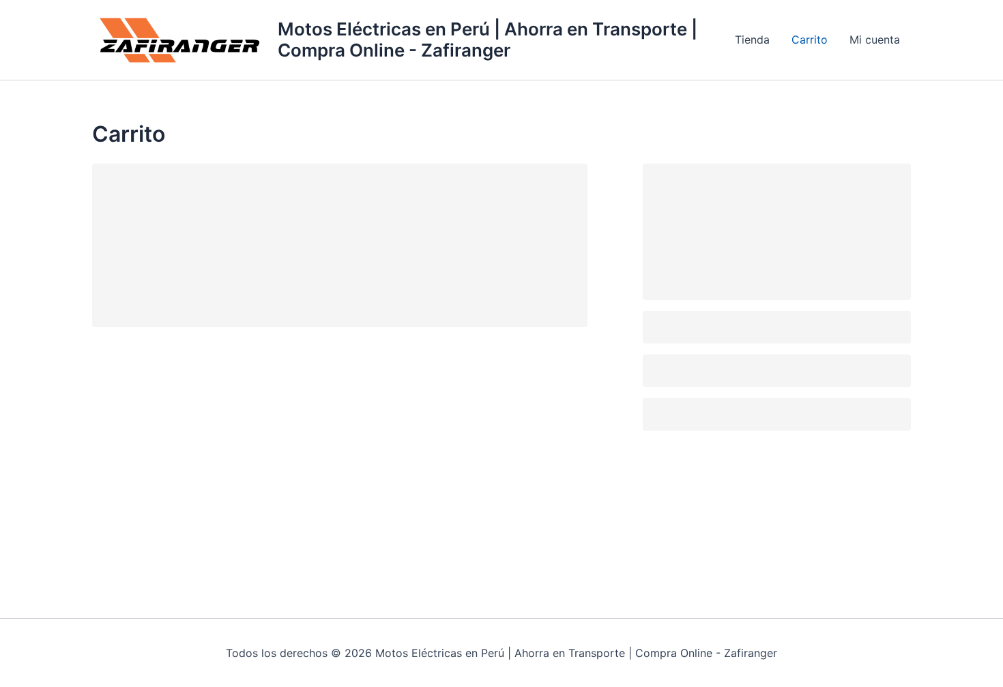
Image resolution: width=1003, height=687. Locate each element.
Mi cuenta (874, 39)
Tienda (752, 39)
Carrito (809, 39)
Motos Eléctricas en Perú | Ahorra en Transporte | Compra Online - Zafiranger (487, 39)
